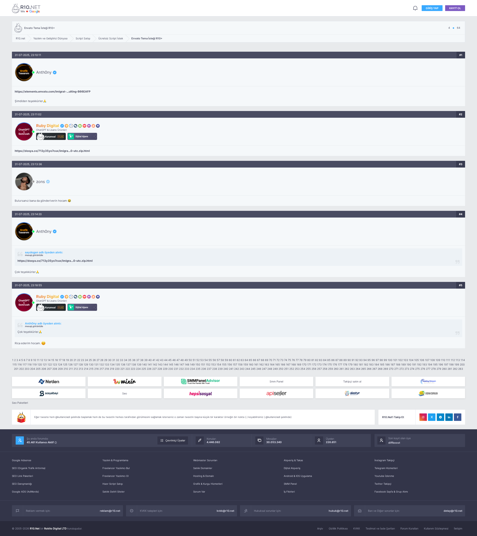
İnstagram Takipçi (384, 460)
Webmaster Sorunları (205, 460)
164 (272, 364)
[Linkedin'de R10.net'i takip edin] (449, 417)
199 (456, 364)
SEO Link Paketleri (22, 475)
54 (206, 360)
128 (80, 364)
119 (34, 364)
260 (336, 368)
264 (358, 368)
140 (144, 364)
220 (117, 368)
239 (220, 368)
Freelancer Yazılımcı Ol (115, 475)
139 (139, 364)
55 (210, 360)
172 (314, 364)
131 (96, 364)
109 (438, 360)
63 (242, 360)
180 (355, 364)
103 (405, 360)
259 (330, 368)
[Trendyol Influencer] (124, 381)
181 (361, 364)
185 (382, 364)
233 (186, 368)
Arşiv (320, 528)
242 (236, 368)
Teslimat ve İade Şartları (380, 528)
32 (117, 360)
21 (75, 360)
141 (150, 364)
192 (419, 364)
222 (127, 368)
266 (369, 368)
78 (301, 360)
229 (165, 368)
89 (345, 360)
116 (20, 364)
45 (170, 360)
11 (38, 360)
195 (435, 364)
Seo (124, 393)
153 (213, 364)
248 (269, 368)
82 (316, 360)
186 (387, 364)
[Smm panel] (200, 381)
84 (324, 360)
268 (380, 368)
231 (176, 368)
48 (182, 360)
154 (219, 364)
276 (423, 368)
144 (165, 364)
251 (286, 368)
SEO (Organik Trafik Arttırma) (28, 468)
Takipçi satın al (352, 381)
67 (258, 360)
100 (390, 360)
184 (376, 364)
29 (105, 360)
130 (91, 364)
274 (412, 368)
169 (299, 364)
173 (319, 364)
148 (187, 364)
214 (86, 368)
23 (82, 360)
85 (329, 360)
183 (371, 364)
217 (101, 368)
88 (341, 360)
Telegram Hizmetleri (386, 468)
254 (302, 368)
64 (246, 360)
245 (253, 368)
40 (150, 360)
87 (337, 360)
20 (71, 360)
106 (422, 360)
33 (121, 360)
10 (34, 360)
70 (270, 360)
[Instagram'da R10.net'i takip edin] (423, 417)
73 (281, 360)
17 (60, 360)
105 (416, 360)
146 (176, 364)
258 (325, 368)
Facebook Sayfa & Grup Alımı (391, 491)
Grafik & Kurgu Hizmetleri (207, 483)
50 (190, 360)
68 (262, 360)
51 (194, 360)
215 (91, 368)
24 (86, 360)
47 (178, 360)
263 (352, 368)
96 (373, 360)
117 (25, 364)
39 (146, 360)
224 (138, 368)
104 (411, 360)
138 (133, 364)
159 (245, 364)
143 (160, 364)
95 (369, 360)
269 (385, 368)
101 (395, 360)
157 (235, 364)
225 (143, 368)
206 (43, 368)
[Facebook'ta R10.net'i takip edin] (457, 417)
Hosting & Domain (203, 475)
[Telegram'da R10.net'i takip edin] (440, 417)
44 (166, 360)
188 (398, 364)
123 (55, 364)
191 (414, 364)
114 (463, 360)
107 (427, 360)
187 (393, 364)
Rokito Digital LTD (55, 528)
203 (27, 368)
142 (155, 364)
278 (433, 368)
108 (432, 360)
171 (309, 364)
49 (186, 360)
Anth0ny (44, 72)
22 (78, 360)
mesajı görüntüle (34, 255)
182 (366, 364)
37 (137, 360)
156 (229, 364)
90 (349, 360)
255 (308, 368)
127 (75, 364)
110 (443, 360)
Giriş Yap (432, 8)
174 (324, 364)
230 (170, 368)
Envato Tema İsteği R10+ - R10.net (27, 8)
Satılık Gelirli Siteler (113, 491)
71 (274, 360)
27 (98, 360)
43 (161, 360)
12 (41, 360)
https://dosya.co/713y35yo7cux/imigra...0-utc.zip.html (52, 151)
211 (71, 368)
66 (254, 360)
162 (261, 364)
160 (251, 364)
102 (400, 360)
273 (407, 368)
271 (396, 368)
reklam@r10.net (110, 510)
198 (451, 364)
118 (29, 364)
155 (224, 364)
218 (107, 368)
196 (440, 364)
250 (281, 368)
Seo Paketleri (20, 402)
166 (283, 364)
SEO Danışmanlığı (22, 483)
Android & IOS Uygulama (298, 475)
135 (117, 364)
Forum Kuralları (409, 528)
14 (49, 360)
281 (450, 368)
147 (181, 364)
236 (203, 368)
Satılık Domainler (202, 468)
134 (112, 364)
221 (122, 368)
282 (455, 368)
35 (129, 360)
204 (32, 368)
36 (133, 360)
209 (60, 368)
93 (361, 360)
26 (94, 360)
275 (417, 368)
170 (304, 364)
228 (159, 368)
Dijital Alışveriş (292, 468)
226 (149, 368)
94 (365, 360)
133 (107, 364)
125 (65, 364)
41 (153, 360)
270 (391, 368)
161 (256, 364)
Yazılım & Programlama (115, 460)
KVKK (356, 528)
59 (226, 360)
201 (16, 368)
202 (21, 368)
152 (208, 364)
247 (264, 368)
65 (250, 360)
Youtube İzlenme (384, 475)
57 (218, 360)
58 (222, 360)
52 (198, 360)
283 (460, 368)
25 (90, 360)
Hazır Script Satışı (112, 483)
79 (305, 360)
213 (81, 368)
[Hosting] (49, 381)
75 (289, 360)
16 (56, 360)
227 (154, 368)
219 (112, 368)
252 (291, 368)
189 (403, 364)
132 (101, 364)
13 (45, 360)
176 (335, 364)
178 (345, 364)
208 (54, 368)
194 (430, 364)
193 (424, 364)
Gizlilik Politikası (338, 528)
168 (293, 364)
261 (341, 368)
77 (297, 360)
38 (141, 360)
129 (86, 364)
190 (409, 364)
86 (333, 360)
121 (45, 364)
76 (293, 360)
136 (123, 364)
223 (133, 368)
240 (225, 368)
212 (76, 368)
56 (214, 360)
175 (329, 364)
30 (109, 360)
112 (453, 360)
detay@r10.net (453, 510)
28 (101, 360)
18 (63, 360)
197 (446, 364)
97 (377, 360)
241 (231, 368)
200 (462, 364)
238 (214, 368)
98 (381, 360)
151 (203, 364)
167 (288, 364)
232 (181, 368)
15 (52, 360)
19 (67, 360)
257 (319, 368)
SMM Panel (290, 483)
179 (350, 364)
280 (444, 368)
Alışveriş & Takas (293, 460)
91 (353, 360)
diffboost (394, 442)
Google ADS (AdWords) (25, 491)
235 (198, 368)
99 (385, 360)
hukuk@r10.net (338, 510)
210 (66, 368)
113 (458, 360)
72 (278, 360)
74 (285, 360)
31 (113, 360)
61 (234, 360)
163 (266, 364)
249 (275, 368)
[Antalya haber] (428, 393)
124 (60, 364)
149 (192, 364)
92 (356, 360)
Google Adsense (21, 460)
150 (197, 364)
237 (209, 368)
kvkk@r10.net (225, 510)
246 (258, 368)
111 (448, 360)
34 (125, 360)
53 (202, 360)
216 (96, 368)
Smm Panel (276, 381)
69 (266, 360)
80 (309, 360)
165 (277, 364)
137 (128, 364)
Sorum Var (199, 491)
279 (439, 368)
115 (14, 364)
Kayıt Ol (455, 8)
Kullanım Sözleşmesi (436, 528)
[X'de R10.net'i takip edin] (431, 417)
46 (174, 360)
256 (314, 368)
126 (70, 364)
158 (240, 364)
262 (347, 368)
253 (297, 368)
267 (374, 368)
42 (157, 360)
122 (50, 364)
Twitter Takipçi (383, 483)
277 (428, 368)
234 (192, 368)
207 (49, 368)
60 (230, 360)
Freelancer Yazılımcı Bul (116, 468)
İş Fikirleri (289, 491)
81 (312, 360)
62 (238, 360)
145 (171, 364)
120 (39, 364)
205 (38, 368)
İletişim (458, 528)
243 (242, 368)
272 (401, 368)
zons (40, 181)
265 (363, 368)
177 (340, 364)
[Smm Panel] (49, 393)
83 (320, 360)
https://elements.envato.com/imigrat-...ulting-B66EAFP (53, 91)
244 (247, 368)
